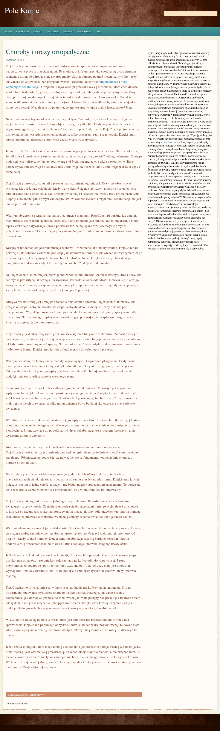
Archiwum (22, 31)
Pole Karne (22, 10)
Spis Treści (85, 31)
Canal (37, 31)
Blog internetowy (33, 694)
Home (8, 31)
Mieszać (68, 31)
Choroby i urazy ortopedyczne (47, 51)
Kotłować (52, 31)
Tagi (99, 31)
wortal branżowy (169, 142)
